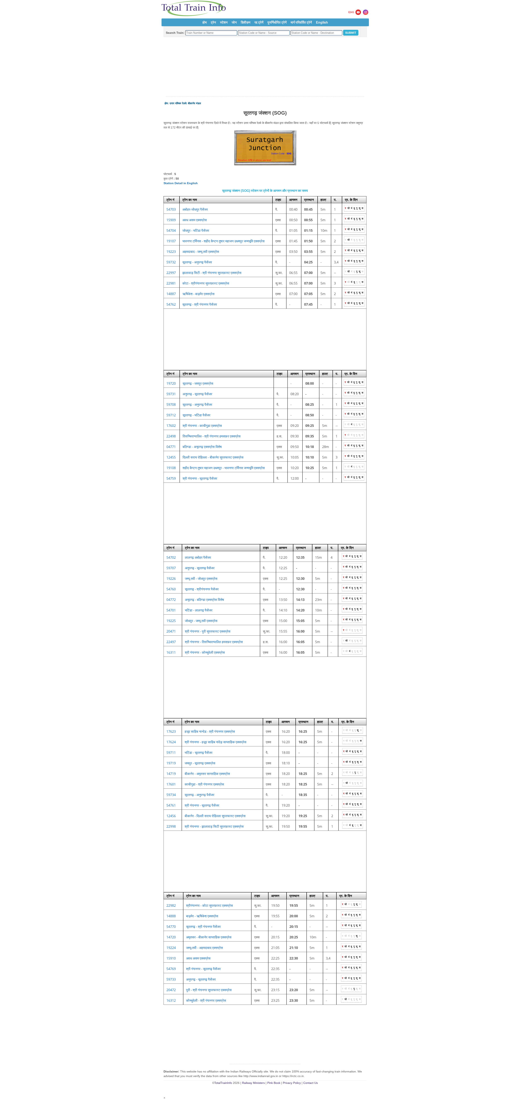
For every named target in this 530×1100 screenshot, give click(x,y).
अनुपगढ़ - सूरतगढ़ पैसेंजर (197, 394)
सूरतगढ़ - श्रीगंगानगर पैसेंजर (202, 589)
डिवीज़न (245, 22)
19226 (171, 578)
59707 (171, 568)
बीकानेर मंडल (194, 103)
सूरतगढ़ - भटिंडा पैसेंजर (196, 415)
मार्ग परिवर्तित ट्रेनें (301, 22)
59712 (171, 415)
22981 (171, 283)
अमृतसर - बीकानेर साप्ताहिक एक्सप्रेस (208, 937)
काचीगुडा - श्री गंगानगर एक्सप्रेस (204, 784)
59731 (171, 394)
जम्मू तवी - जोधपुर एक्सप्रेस (201, 578)
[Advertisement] (265, 67)
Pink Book (273, 1082)
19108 (171, 468)
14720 (171, 937)
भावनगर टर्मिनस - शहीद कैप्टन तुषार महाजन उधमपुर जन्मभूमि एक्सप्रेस (223, 241)
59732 (171, 262)
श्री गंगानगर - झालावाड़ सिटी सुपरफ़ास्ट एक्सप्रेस (214, 826)
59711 (171, 752)
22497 (171, 642)
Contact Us (310, 1082)
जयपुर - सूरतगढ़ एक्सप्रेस (200, 763)
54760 (171, 589)
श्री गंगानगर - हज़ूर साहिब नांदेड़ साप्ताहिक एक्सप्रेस (215, 742)
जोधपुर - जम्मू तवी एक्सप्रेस (201, 620)
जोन (234, 22)
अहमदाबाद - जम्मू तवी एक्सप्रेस (200, 251)
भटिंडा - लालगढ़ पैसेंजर (198, 610)
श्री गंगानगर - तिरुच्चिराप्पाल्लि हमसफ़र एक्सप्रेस (214, 642)
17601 (171, 784)
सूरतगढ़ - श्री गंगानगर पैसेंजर (199, 304)
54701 (171, 610)
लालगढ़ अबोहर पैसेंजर (198, 557)
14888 (171, 916)
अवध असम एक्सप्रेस (194, 220)
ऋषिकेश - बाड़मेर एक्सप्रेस (198, 294)
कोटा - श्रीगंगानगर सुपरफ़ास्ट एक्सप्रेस (205, 283)
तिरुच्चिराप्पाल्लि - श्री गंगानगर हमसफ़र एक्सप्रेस (212, 436)
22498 (171, 436)
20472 (171, 990)
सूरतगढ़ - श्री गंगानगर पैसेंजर (203, 926)
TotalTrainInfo (223, 1082)
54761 (171, 805)
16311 (171, 652)
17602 (171, 425)
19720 (171, 383)
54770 (171, 926)
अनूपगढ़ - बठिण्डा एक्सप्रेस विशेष (204, 599)
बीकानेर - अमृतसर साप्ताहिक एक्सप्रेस (207, 773)
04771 (171, 446)
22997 (171, 272)
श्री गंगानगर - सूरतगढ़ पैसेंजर (203, 969)
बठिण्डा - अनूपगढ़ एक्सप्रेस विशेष (202, 446)
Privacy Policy (292, 1082)
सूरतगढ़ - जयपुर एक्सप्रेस (198, 383)
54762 (171, 304)
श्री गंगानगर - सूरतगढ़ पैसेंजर (200, 478)
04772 (171, 599)
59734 (171, 795)
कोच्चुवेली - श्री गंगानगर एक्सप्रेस (206, 1000)
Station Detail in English (181, 183)
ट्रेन (213, 22)
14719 (171, 773)
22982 (171, 905)
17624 (171, 742)
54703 (171, 209)
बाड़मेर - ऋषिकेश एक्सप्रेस (202, 916)
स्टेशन (224, 22)
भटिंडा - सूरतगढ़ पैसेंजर (198, 752)
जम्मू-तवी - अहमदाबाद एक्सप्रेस (204, 947)
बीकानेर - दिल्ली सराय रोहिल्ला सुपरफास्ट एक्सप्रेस (215, 816)
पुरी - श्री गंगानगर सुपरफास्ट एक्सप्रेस (209, 990)
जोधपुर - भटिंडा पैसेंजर (195, 230)
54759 (171, 478)
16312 (171, 1000)
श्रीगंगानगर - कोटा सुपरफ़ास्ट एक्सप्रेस (209, 905)
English (322, 22)
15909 (171, 220)
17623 (171, 731)
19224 (171, 947)
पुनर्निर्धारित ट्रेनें (277, 22)
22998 (171, 826)
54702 (171, 557)
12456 (171, 816)
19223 (171, 251)
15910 (171, 958)
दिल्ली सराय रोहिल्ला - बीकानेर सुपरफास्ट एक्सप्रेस (213, 457)
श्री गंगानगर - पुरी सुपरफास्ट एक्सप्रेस (207, 631)
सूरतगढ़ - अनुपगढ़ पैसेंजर (197, 262)
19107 (171, 241)
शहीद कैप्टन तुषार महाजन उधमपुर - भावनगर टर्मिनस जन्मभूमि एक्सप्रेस (224, 468)
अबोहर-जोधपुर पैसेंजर (195, 209)
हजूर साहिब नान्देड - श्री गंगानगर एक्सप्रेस (210, 731)
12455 (171, 457)
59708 (171, 404)
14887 (171, 294)
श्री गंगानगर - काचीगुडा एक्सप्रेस (202, 425)
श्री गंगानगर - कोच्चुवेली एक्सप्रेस (205, 652)
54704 (171, 230)
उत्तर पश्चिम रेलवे (178, 103)
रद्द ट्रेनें (258, 22)
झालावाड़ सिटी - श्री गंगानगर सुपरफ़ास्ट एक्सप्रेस (211, 272)
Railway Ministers (253, 1082)
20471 (171, 631)
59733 (171, 979)
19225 (171, 620)
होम (204, 22)
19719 (171, 763)
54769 (171, 969)
